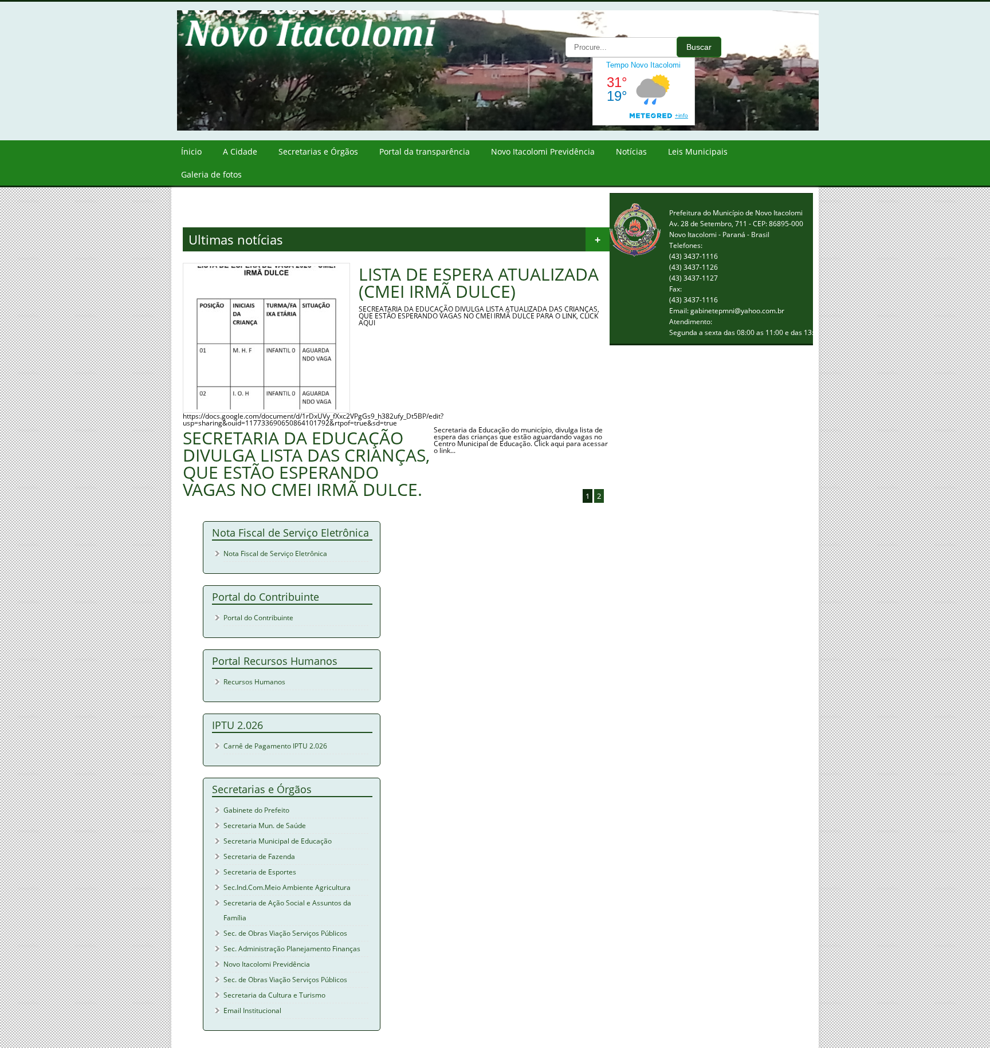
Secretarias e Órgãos (318, 151)
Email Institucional (252, 1010)
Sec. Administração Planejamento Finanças (291, 949)
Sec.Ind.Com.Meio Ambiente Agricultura (287, 887)
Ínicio (191, 151)
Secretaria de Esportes (259, 872)
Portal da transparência (424, 151)
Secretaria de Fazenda (259, 856)
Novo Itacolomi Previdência (543, 151)
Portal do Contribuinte (258, 618)
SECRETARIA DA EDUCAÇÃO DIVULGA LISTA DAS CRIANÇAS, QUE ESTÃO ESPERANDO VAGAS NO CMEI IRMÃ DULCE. (306, 464)
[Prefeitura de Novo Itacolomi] (506, 128)
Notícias (631, 151)
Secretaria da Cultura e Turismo (274, 995)
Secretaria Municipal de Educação (277, 841)
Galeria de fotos (211, 174)
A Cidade (240, 151)
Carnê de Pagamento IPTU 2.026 (275, 746)
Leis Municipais (698, 151)
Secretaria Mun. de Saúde (264, 825)
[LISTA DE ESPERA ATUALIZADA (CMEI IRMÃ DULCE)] (266, 407)
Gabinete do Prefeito (256, 810)
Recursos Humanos (254, 682)
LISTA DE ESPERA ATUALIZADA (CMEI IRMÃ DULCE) (479, 283)
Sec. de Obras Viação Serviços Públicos (285, 933)
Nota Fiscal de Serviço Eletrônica (275, 553)
